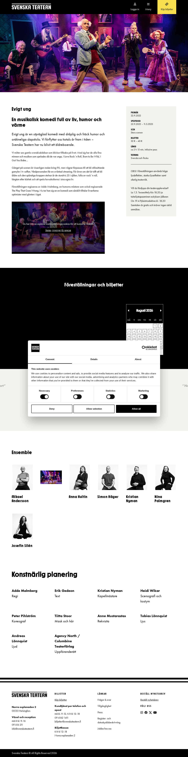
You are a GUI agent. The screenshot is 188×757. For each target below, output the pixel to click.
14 (150, 336)
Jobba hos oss (104, 728)
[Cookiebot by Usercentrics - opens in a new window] (144, 348)
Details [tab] (94, 359)
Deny (51, 409)
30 (160, 347)
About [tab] (138, 359)
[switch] (77, 396)
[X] (150, 714)
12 (139, 336)
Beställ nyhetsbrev (149, 699)
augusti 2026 (144, 310)
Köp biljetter (61, 699)
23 (160, 341)
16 (160, 336)
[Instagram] (141, 713)
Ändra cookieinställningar (58, 231)
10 (129, 336)
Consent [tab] (50, 359)
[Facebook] (146, 713)
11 (134, 336)
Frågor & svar (104, 699)
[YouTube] (155, 713)
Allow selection (94, 409)
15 (155, 336)
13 (145, 336)
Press (100, 712)
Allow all (136, 409)
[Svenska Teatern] (31, 7)
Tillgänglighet (104, 706)
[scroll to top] (179, 748)
